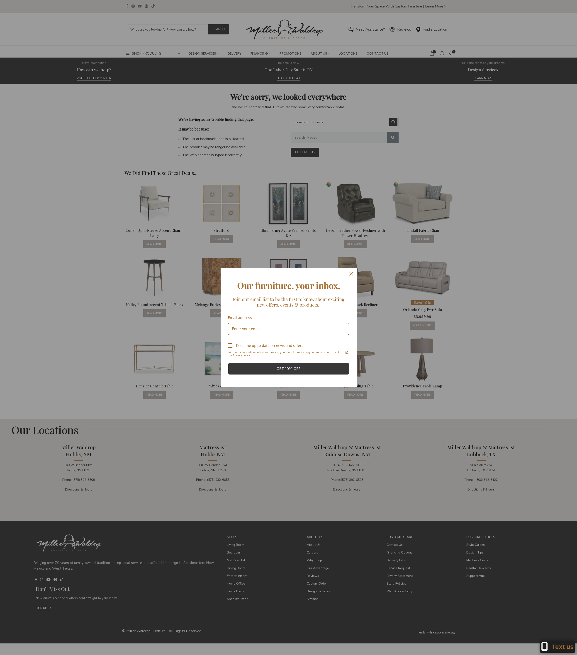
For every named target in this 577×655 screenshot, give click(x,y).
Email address (240, 317)
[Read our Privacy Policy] (346, 352)
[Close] (351, 273)
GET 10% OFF (288, 368)
